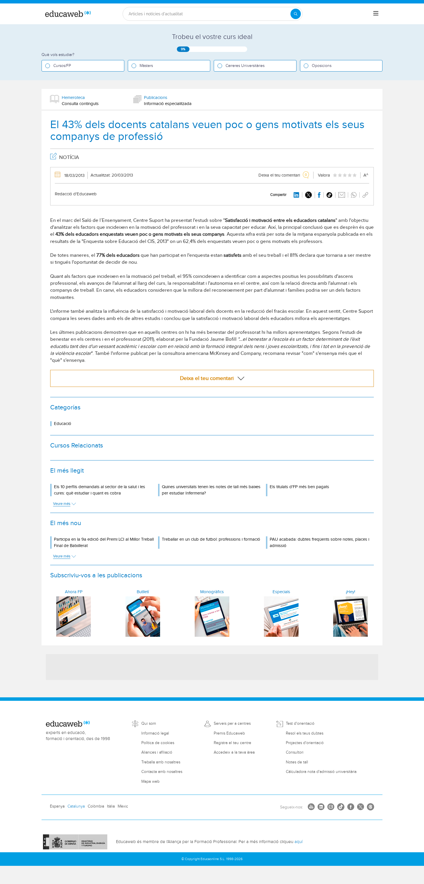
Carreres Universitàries (245, 65)
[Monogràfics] (212, 616)
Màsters (146, 65)
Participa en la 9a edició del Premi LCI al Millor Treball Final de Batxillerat (104, 542)
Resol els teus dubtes (304, 733)
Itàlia (111, 806)
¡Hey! (350, 591)
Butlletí (143, 591)
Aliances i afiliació (156, 752)
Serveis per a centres (232, 723)
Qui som (148, 723)
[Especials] (281, 616)
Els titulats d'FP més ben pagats (299, 486)
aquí (298, 841)
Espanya (57, 806)
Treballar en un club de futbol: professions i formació (211, 539)
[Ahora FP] (73, 616)
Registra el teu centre (232, 743)
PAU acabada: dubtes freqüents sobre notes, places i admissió (319, 542)
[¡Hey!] (350, 616)
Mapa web (150, 781)
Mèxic (123, 806)
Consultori (294, 752)
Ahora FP (73, 591)
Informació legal (155, 733)
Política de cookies (157, 743)
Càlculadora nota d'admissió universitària (321, 771)
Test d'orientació (300, 723)
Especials (281, 591)
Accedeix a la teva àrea (234, 752)
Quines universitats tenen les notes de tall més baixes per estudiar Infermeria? (211, 489)
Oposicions (321, 65)
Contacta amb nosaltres (161, 771)
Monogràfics (212, 591)
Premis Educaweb (229, 733)
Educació (62, 423)
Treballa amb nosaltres (160, 762)
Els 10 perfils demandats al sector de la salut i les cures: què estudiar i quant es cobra (99, 489)
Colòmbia (96, 806)
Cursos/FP (62, 65)
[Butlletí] (142, 616)
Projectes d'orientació (305, 743)
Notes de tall (297, 762)
